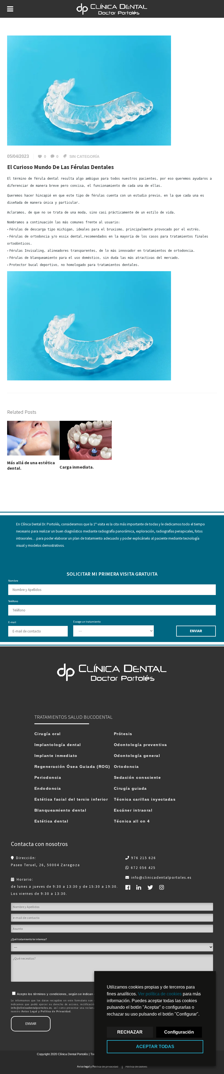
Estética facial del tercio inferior (71, 799)
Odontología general (137, 755)
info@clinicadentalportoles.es (161, 877)
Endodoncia (47, 788)
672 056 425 (143, 867)
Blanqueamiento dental (60, 810)
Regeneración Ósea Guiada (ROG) (72, 766)
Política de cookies (136, 1066)
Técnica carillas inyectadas (145, 799)
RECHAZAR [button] (130, 1032)
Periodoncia (47, 777)
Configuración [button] (179, 1032)
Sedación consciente (137, 777)
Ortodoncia (126, 766)
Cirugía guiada (130, 788)
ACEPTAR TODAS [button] (155, 1046)
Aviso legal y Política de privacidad (97, 1066)
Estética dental (51, 821)
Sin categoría (84, 156)
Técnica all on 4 (132, 821)
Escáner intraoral (133, 810)
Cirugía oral (47, 734)
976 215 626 (143, 858)
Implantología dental (57, 744)
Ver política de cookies (160, 994)
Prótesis (123, 734)
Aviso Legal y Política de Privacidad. (46, 1011)
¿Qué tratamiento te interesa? (29, 939)
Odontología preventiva (140, 744)
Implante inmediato (56, 755)
